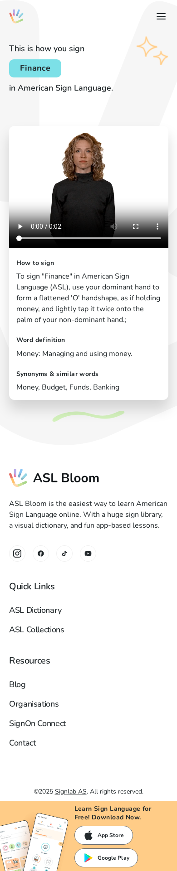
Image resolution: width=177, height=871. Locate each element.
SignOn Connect (37, 723)
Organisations (34, 703)
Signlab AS (71, 791)
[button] (159, 16)
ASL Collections (36, 629)
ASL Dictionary (35, 610)
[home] (16, 16)
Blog (17, 684)
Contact (22, 742)
